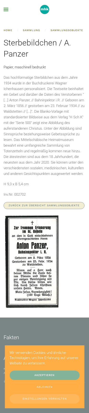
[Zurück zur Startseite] (44, 9)
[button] (6, 9)
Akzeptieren (44, 375)
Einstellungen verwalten (45, 398)
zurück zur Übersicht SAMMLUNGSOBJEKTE (44, 205)
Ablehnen (44, 386)
